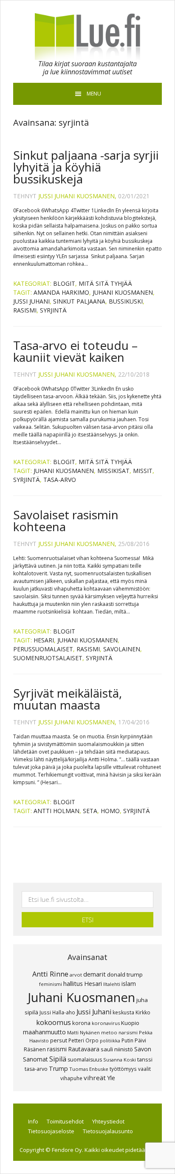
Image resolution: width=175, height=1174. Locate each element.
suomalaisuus (85, 1059)
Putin (127, 1040)
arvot (76, 974)
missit (142, 471)
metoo (109, 1032)
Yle (111, 1078)
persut (58, 1040)
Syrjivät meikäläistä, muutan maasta (67, 699)
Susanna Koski (119, 1059)
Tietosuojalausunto (108, 1131)
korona (81, 1023)
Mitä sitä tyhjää (105, 283)
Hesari (44, 640)
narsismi (128, 1032)
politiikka (110, 1041)
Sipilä (57, 1059)
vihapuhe (71, 1078)
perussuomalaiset (43, 649)
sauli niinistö (117, 1049)
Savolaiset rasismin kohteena (66, 521)
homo (110, 811)
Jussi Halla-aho (57, 1012)
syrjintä (53, 310)
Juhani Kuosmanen (123, 292)
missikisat (113, 471)
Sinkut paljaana (79, 301)
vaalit (144, 1068)
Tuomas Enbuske (88, 1069)
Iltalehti (111, 984)
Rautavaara (83, 1049)
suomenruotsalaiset (47, 658)
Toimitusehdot (65, 1121)
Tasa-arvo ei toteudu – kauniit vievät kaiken (75, 351)
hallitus (73, 983)
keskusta (123, 1012)
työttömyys (123, 1068)
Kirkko (142, 1012)
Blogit (64, 283)
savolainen (121, 649)
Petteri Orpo (83, 1040)
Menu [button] (94, 93)
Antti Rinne (50, 974)
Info (33, 1121)
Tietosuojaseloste (51, 1131)
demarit (94, 974)
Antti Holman (56, 811)
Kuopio (130, 1023)
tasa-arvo (59, 480)
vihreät (95, 1077)
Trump (58, 1068)
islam (128, 984)
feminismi (50, 984)
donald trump (125, 974)
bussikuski (126, 301)
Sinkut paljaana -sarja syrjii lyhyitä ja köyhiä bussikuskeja (86, 167)
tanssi (144, 1059)
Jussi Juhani (31, 301)
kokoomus (53, 1022)
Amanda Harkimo (61, 292)
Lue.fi (87, 36)
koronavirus (106, 1023)
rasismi (25, 310)
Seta (90, 811)
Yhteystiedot (108, 1121)
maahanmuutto (44, 1032)
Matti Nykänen (83, 1032)
